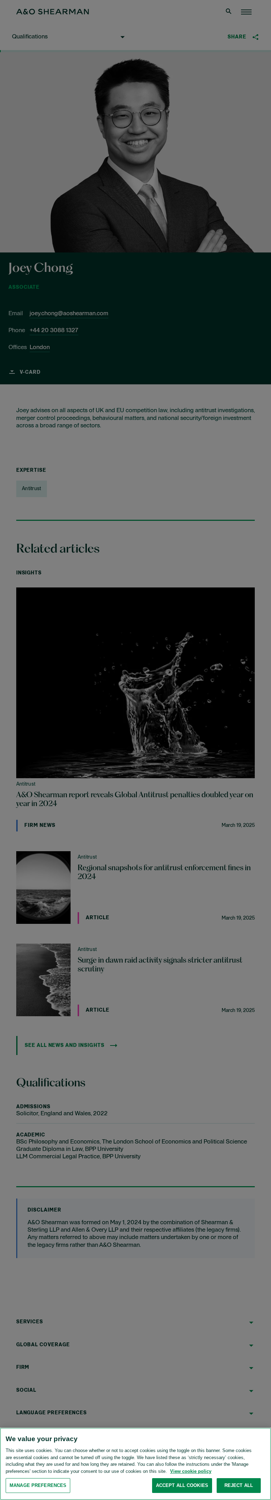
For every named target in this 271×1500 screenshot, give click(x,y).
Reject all (238, 1485)
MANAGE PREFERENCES (38, 1485)
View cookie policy (190, 1471)
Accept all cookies (182, 1485)
